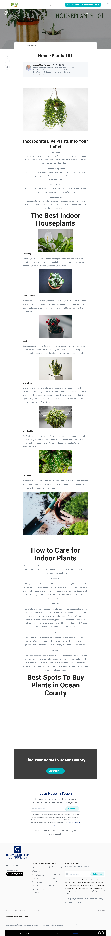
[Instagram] (20, 866)
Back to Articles (31, 46)
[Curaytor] (14, 876)
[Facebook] (7, 866)
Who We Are (24, 13)
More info (75, 933)
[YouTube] (17, 866)
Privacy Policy (101, 910)
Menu (90, 13)
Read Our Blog (54, 874)
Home (15, 13)
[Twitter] (10, 866)
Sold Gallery (53, 885)
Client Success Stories (39, 13)
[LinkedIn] (13, 866)
